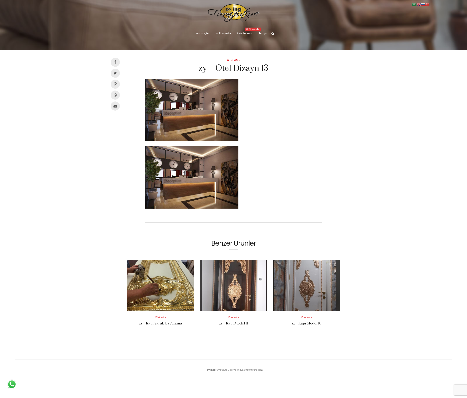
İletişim (263, 33)
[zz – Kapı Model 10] (306, 285)
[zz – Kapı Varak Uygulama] (160, 285)
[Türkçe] (427, 4)
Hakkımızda (223, 33)
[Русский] (423, 4)
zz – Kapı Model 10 (306, 323)
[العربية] (414, 4)
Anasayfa (202, 33)
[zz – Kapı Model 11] (233, 285)
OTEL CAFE (233, 60)
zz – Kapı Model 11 (233, 323)
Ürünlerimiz (246, 31)
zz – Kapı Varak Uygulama (160, 323)
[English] (418, 4)
